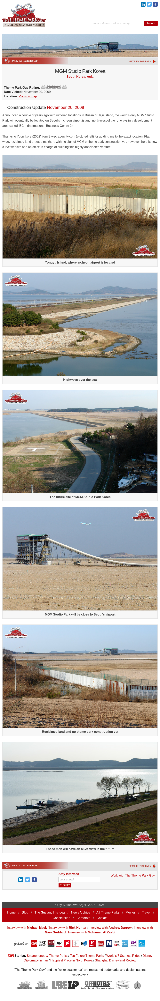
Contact (102, 918)
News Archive (80, 912)
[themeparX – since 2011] (42, 988)
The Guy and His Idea (50, 912)
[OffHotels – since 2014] (97, 988)
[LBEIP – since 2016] (65, 988)
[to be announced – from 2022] (138, 988)
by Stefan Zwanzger (72, 905)
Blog (25, 912)
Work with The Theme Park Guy (133, 875)
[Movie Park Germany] (143, 867)
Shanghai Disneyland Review (115, 960)
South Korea (76, 76)
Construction (61, 918)
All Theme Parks (107, 912)
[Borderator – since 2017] (123, 988)
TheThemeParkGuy (24, 14)
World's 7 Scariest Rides (123, 955)
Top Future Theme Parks (87, 955)
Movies (131, 912)
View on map (28, 96)
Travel (146, 912)
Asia (90, 76)
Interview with (27, 927)
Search (150, 23)
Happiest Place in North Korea (71, 960)
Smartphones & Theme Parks (47, 955)
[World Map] (20, 868)
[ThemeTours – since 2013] (24, 988)
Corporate (83, 918)
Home (11, 912)
